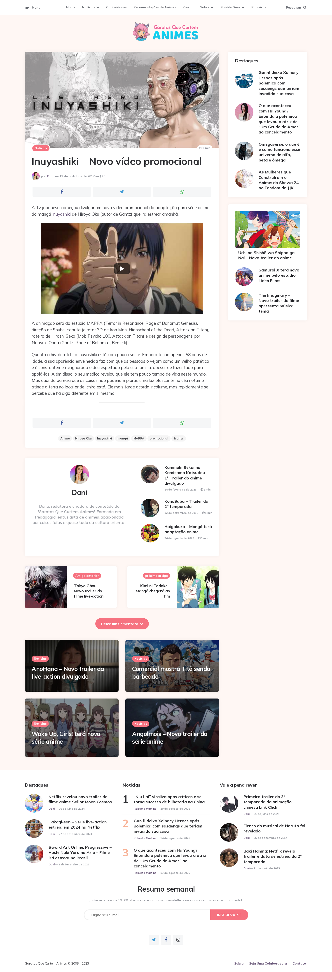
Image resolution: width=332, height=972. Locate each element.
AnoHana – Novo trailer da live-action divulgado (68, 672)
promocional (159, 438)
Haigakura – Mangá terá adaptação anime (188, 529)
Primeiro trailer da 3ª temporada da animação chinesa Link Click (267, 802)
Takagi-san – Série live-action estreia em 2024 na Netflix (78, 824)
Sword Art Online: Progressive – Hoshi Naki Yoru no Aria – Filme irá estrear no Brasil (80, 852)
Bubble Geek (230, 7)
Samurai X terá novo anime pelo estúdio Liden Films (279, 275)
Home (70, 7)
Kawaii (188, 7)
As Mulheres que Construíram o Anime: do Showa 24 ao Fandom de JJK (279, 179)
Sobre (204, 7)
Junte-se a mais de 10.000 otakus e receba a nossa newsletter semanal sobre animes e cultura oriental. (166, 900)
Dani (50, 176)
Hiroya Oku (83, 438)
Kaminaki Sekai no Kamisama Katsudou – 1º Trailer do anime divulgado (186, 475)
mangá (122, 438)
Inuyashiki (61, 214)
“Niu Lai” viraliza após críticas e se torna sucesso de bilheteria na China (169, 799)
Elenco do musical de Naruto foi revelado (274, 828)
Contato (299, 963)
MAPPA (138, 438)
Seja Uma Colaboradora (268, 963)
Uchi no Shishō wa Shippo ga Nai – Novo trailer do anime (266, 255)
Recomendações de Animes (154, 7)
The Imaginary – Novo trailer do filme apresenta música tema (279, 303)
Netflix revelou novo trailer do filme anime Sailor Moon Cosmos (80, 799)
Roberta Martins (145, 808)
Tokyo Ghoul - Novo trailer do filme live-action (88, 591)
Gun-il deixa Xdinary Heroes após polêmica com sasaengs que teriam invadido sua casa (279, 83)
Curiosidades (116, 7)
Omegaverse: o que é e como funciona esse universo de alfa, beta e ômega (279, 152)
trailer (179, 438)
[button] (122, 268)
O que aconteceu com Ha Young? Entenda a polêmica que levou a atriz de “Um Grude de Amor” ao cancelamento (279, 119)
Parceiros (258, 7)
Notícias (88, 7)
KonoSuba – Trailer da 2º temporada (186, 504)
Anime (65, 438)
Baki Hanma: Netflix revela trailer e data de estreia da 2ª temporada (272, 856)
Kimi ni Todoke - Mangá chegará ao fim (153, 591)
